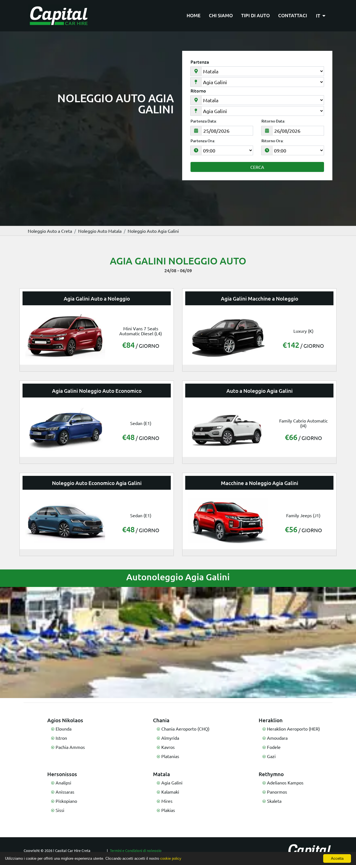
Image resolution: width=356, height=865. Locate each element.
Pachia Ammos (70, 747)
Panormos (277, 791)
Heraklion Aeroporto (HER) (293, 728)
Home (194, 15)
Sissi (60, 810)
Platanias (170, 756)
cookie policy (170, 858)
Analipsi (63, 782)
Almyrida (170, 738)
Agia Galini (171, 782)
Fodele (274, 747)
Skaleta (274, 801)
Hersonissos (62, 774)
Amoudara (277, 738)
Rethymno (271, 774)
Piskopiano (66, 801)
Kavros (168, 747)
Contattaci (292, 15)
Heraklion (271, 720)
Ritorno (198, 90)
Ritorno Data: (273, 121)
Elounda (63, 728)
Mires (166, 801)
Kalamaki (170, 791)
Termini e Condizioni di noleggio (136, 850)
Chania (161, 720)
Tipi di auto (255, 15)
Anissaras (65, 791)
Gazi (271, 756)
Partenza (200, 61)
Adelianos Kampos (285, 782)
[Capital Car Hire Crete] (58, 15)
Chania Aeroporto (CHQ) (185, 728)
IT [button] (318, 15)
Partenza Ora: (203, 140)
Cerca (257, 167)
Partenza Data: (204, 121)
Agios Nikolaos (65, 720)
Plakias (168, 810)
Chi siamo (221, 15)
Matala (161, 774)
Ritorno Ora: (272, 140)
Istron (61, 738)
